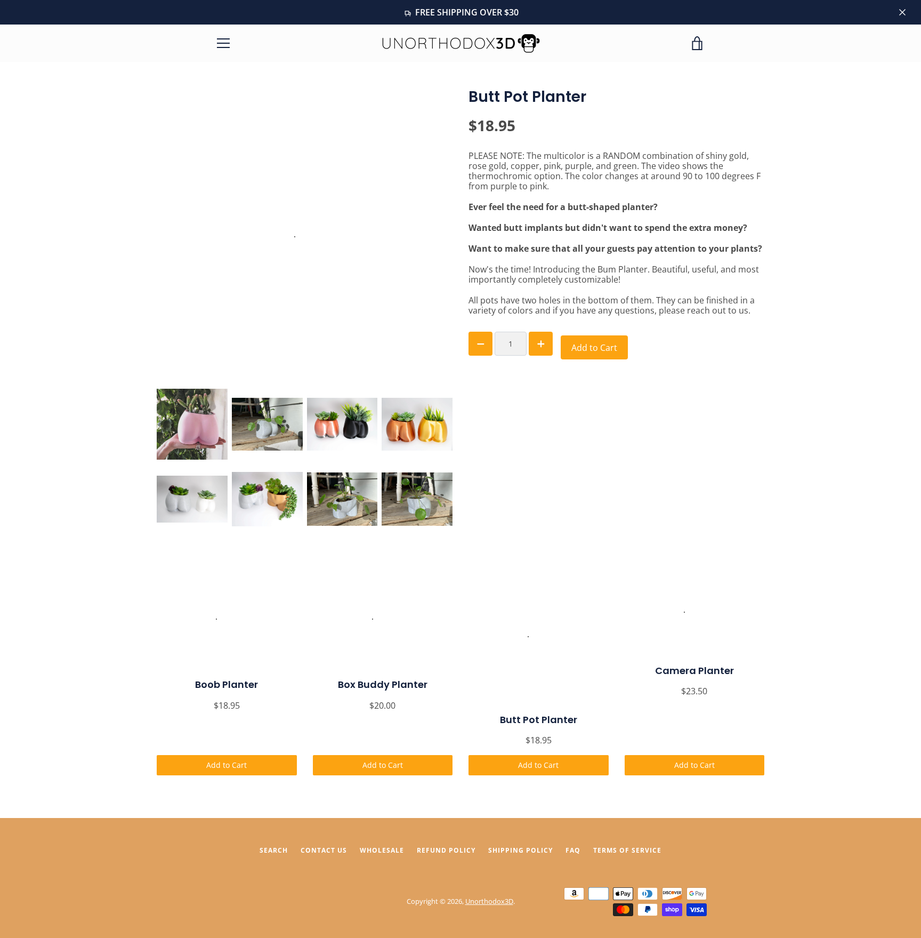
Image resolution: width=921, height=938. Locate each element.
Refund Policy (446, 850)
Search (274, 850)
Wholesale (382, 850)
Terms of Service (627, 850)
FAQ (572, 850)
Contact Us (324, 850)
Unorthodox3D (489, 901)
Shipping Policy (520, 850)
